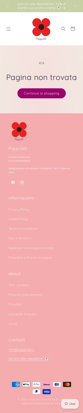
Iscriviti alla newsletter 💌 (29, 358)
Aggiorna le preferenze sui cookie (41, 403)
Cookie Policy (18, 219)
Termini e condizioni (23, 229)
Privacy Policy (19, 209)
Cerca (13, 324)
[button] (8, 28)
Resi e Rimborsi (20, 238)
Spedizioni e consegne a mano (31, 248)
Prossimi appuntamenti (26, 295)
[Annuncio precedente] (8, 6)
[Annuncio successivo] (75, 6)
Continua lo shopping (41, 93)
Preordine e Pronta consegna (30, 258)
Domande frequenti (23, 314)
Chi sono (15, 304)
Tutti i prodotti (19, 285)
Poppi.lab (34, 399)
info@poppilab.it (21, 350)
